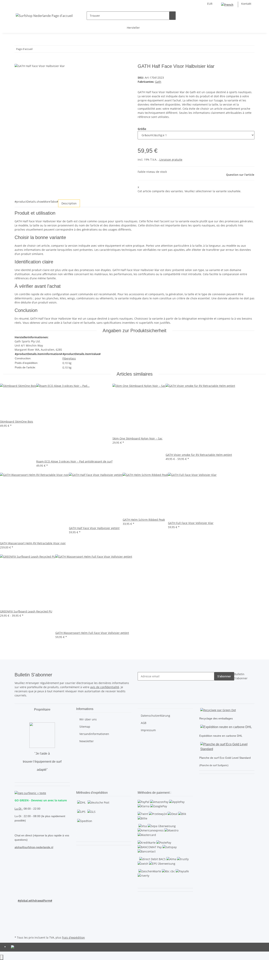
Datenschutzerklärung (155, 715)
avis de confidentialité (104, 687)
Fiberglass (69, 358)
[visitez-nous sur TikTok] (18, 925)
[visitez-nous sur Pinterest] (18, 916)
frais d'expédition (73, 937)
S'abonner (224, 676)
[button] (245, 15)
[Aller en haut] (1, 957)
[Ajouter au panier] (18, 61)
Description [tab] (69, 203)
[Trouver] (172, 15)
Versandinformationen (94, 734)
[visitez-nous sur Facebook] (18, 907)
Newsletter (86, 741)
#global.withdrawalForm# (35, 900)
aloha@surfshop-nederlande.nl (34, 847)
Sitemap (84, 726)
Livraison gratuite (170, 159)
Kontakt (246, 4)
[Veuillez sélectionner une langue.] (228, 4)
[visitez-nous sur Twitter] (18, 912)
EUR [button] (210, 4)
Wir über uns (88, 719)
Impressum (148, 730)
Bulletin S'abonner (241, 676)
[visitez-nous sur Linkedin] (18, 930)
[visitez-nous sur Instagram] (18, 921)
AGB (143, 723)
